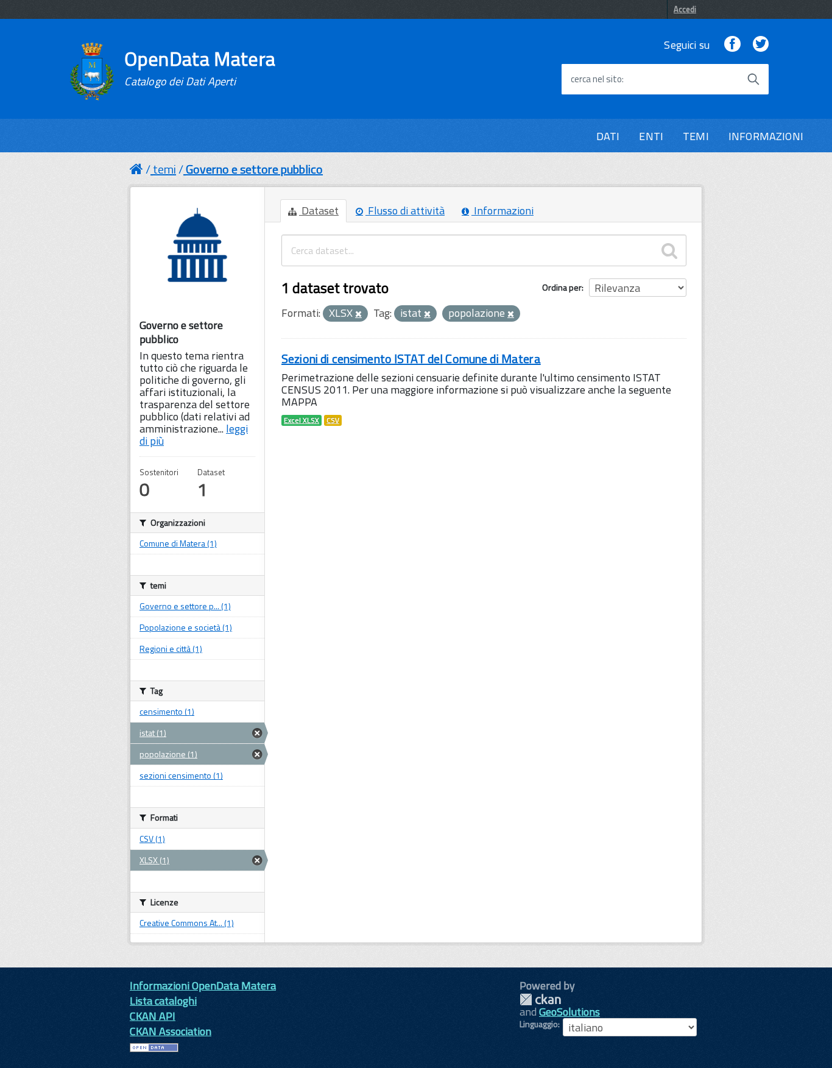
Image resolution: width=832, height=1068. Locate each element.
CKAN (540, 999)
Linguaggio (539, 1024)
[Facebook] (732, 45)
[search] (669, 250)
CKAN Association (170, 1031)
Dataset (319, 210)
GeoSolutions (569, 1011)
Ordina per (562, 287)
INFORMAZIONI (765, 136)
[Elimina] (358, 314)
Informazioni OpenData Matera (203, 985)
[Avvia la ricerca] (753, 79)
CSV (332, 420)
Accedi (685, 9)
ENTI (651, 136)
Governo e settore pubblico (254, 169)
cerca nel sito (596, 79)
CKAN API (152, 1016)
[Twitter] (761, 45)
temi (164, 169)
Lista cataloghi (163, 1000)
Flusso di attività (405, 210)
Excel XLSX (301, 420)
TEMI (696, 136)
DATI (608, 136)
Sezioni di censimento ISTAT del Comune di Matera (411, 358)
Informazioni (502, 210)
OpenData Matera (199, 68)
